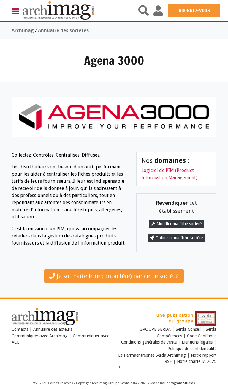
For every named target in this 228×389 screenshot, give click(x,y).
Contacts (20, 329)
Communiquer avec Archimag (40, 335)
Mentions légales (197, 342)
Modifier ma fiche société (178, 223)
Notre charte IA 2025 (196, 361)
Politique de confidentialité (191, 348)
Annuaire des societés (63, 30)
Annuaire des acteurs (52, 329)
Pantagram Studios (179, 383)
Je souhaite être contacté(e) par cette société (117, 276)
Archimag (23, 30)
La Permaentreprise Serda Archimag (152, 355)
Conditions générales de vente (149, 342)
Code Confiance (201, 335)
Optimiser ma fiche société (178, 237)
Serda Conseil (188, 329)
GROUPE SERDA (156, 329)
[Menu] (17, 11)
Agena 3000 (114, 60)
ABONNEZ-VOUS (194, 10)
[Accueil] (58, 10)
